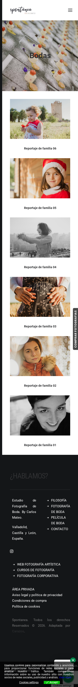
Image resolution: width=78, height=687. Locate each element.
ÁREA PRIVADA (23, 589)
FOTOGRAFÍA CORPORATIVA (37, 576)
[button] (40, 119)
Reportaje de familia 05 (40, 208)
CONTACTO (59, 529)
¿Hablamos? (29, 476)
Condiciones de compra (29, 601)
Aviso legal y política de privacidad (37, 595)
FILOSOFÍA (59, 500)
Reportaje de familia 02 (40, 385)
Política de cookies (26, 606)
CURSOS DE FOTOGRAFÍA (35, 570)
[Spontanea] (23, 10)
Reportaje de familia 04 (40, 267)
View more (65, 677)
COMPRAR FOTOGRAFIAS (75, 329)
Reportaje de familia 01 (40, 445)
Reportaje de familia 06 (40, 148)
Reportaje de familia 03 (40, 326)
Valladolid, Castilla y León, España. (24, 533)
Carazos (18, 631)
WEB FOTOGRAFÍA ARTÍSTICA (38, 564)
